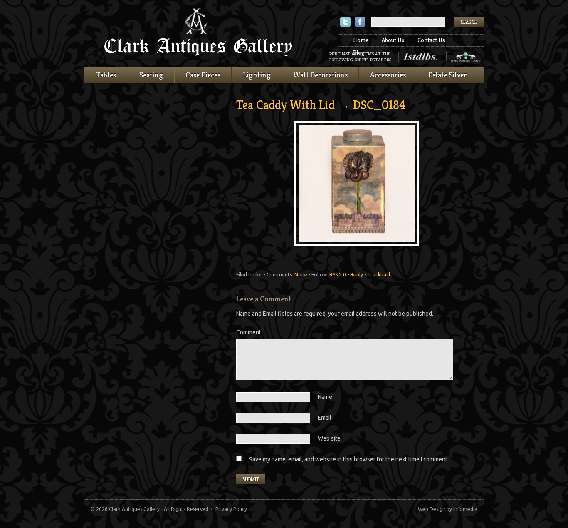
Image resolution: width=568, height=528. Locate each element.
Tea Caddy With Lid (285, 105)
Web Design (431, 509)
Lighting (257, 75)
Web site (329, 438)
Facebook (360, 23)
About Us (393, 40)
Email (324, 417)
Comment (248, 332)
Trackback (379, 274)
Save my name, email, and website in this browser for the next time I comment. (349, 459)
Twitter (345, 23)
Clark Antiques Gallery (198, 33)
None (300, 274)
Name (325, 397)
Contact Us (431, 40)
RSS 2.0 (337, 274)
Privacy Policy (231, 509)
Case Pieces (202, 75)
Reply (356, 274)
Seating (151, 75)
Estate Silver (447, 75)
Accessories (388, 75)
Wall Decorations (320, 75)
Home (360, 40)
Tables (106, 75)
